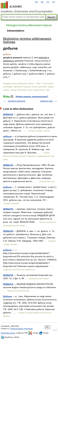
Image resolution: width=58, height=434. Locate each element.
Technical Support (16, 329)
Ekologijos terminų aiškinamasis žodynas (29, 25)
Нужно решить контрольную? (32, 96)
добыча (7, 136)
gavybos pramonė (16, 101)
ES (48, 2)
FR (53, 2)
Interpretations (15, 30)
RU (36, 2)
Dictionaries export (8, 333)
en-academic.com (12, 5)
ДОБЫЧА (8, 114)
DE (42, 2)
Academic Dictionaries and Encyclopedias (26, 11)
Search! (51, 17)
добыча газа (46, 101)
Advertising (28, 329)
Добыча (7, 296)
